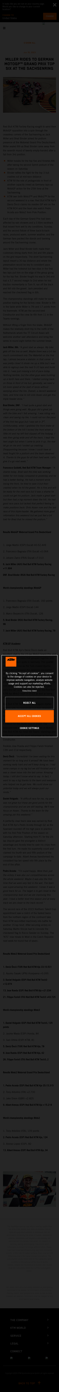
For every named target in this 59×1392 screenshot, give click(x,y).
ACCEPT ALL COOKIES (29, 716)
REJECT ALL (29, 703)
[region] (30, 696)
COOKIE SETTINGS (29, 728)
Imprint (34, 691)
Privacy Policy (26, 691)
